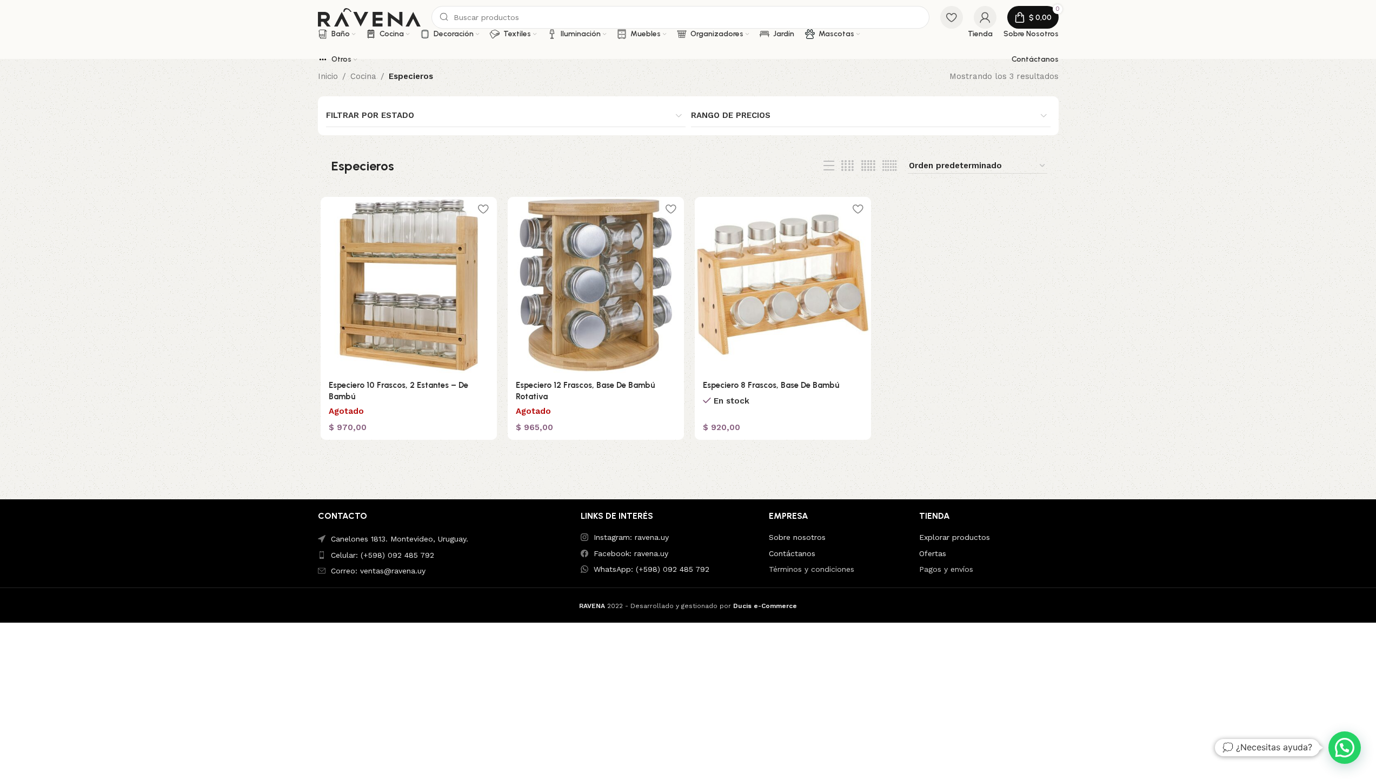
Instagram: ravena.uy (631, 537)
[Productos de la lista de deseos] (951, 17)
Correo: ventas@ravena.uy (378, 570)
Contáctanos (792, 553)
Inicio (328, 76)
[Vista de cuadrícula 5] (868, 166)
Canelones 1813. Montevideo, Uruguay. (399, 538)
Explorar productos (954, 537)
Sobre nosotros (797, 537)
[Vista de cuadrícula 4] (847, 166)
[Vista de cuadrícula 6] (889, 166)
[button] (1344, 747)
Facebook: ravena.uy (631, 553)
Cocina (363, 76)
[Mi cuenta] (985, 17)
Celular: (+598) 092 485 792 (382, 555)
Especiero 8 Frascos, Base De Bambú (771, 385)
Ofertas (932, 553)
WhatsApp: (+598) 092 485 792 (651, 569)
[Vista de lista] (828, 166)
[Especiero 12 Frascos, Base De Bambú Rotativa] (596, 285)
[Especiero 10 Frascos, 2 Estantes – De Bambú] (409, 285)
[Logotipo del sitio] (369, 17)
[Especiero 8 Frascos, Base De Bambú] (783, 285)
